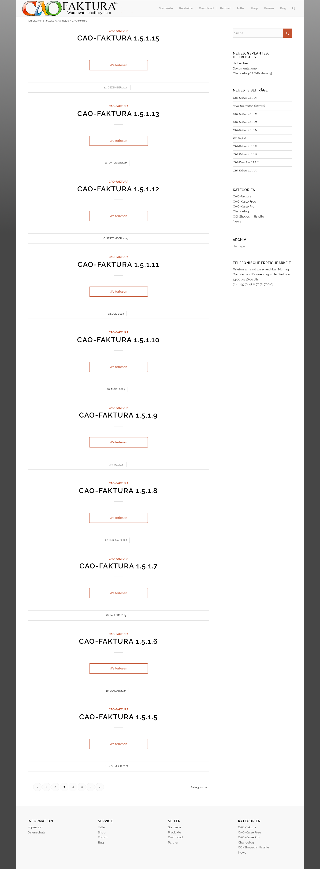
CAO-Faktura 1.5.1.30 (245, 170)
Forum (103, 837)
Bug (101, 842)
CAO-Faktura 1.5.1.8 (118, 491)
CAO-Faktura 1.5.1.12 (118, 189)
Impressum (36, 827)
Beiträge (239, 246)
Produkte (174, 832)
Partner (173, 842)
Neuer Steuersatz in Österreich (249, 105)
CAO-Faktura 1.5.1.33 (245, 146)
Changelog (241, 211)
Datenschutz (36, 832)
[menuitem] (166, 8)
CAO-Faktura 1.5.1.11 (118, 264)
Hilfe (101, 827)
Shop (101, 832)
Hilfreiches (240, 63)
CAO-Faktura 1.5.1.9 (118, 415)
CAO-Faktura (118, 31)
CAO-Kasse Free (244, 201)
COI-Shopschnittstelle (248, 216)
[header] (82, 8)
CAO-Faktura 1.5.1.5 (118, 717)
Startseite (174, 827)
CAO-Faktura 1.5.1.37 (245, 97)
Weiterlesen (118, 65)
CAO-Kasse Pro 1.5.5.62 (246, 162)
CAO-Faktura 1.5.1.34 (245, 130)
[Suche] (293, 8)
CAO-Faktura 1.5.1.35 (245, 122)
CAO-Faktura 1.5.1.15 (118, 38)
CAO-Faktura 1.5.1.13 (118, 113)
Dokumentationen (246, 68)
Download (175, 837)
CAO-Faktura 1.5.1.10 (118, 340)
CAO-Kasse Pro (243, 206)
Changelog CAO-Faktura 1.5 (252, 73)
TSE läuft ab (239, 138)
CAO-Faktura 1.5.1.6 (118, 641)
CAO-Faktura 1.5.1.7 (118, 566)
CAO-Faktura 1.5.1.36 (245, 114)
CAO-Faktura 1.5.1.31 (245, 154)
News (237, 221)
